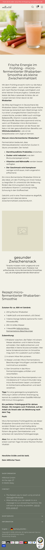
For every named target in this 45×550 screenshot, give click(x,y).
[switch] (40, 547)
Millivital (18, 532)
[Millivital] (7, 7)
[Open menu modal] (42, 7)
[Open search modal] (32, 7)
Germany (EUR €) (19, 529)
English (4, 529)
